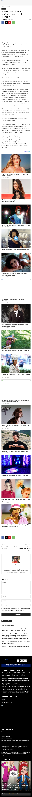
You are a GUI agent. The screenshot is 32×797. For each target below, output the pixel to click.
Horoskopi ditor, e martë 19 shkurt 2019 (8, 547)
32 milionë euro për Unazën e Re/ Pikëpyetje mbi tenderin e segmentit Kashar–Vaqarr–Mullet (14, 747)
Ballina (2, 6)
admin (4, 19)
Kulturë (3, 733)
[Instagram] (21, 660)
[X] (6, 22)
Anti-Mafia (4, 749)
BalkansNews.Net (10, 793)
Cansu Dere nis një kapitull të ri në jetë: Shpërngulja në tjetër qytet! (23, 548)
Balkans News (5, 789)
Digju (2, 732)
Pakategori (8, 6)
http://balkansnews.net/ (16, 567)
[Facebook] (2, 22)
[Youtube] (26, 660)
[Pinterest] (9, 22)
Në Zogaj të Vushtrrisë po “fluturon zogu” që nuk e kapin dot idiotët (15, 741)
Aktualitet (4, 744)
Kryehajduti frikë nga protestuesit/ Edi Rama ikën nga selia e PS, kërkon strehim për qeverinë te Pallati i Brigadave (15, 753)
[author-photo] (16, 562)
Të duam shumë (5, 736)
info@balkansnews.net (18, 795)
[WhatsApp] (13, 22)
